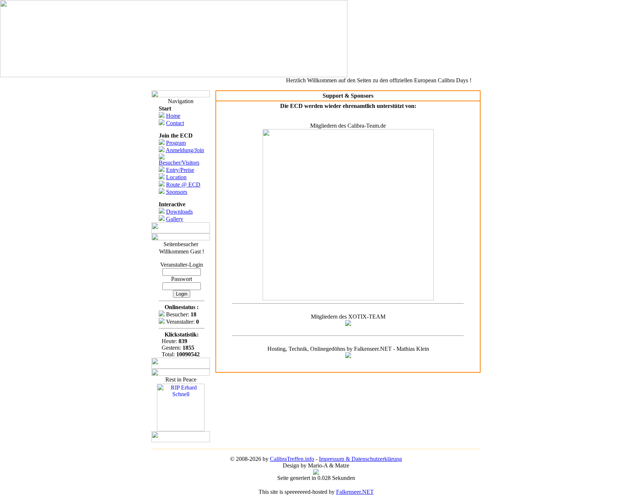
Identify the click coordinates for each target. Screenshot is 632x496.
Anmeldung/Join (185, 150)
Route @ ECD (183, 184)
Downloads (179, 211)
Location (176, 177)
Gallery (174, 219)
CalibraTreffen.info (292, 459)
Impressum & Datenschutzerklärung (360, 459)
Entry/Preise (180, 170)
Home (173, 116)
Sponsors (176, 192)
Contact (175, 123)
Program (176, 143)
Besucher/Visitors (179, 162)
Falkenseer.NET (355, 492)
